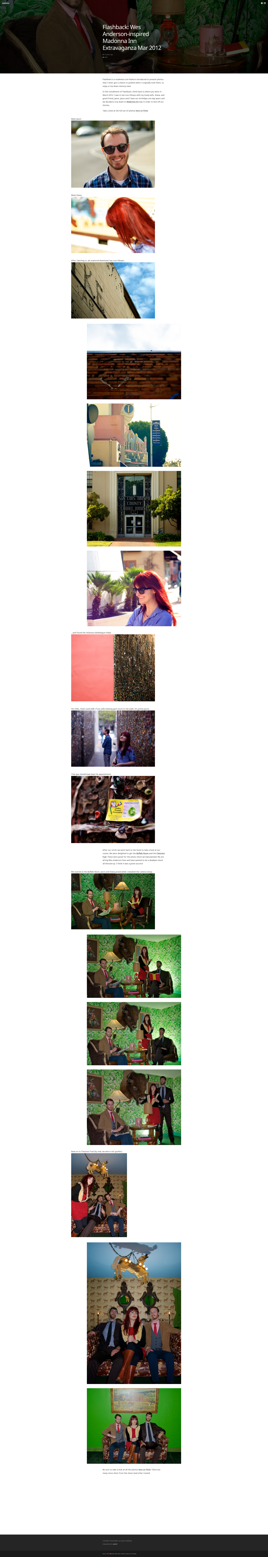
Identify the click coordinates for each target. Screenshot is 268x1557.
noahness (5, 3)
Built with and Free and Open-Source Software (119, 1554)
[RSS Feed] (262, 3)
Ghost (115, 1544)
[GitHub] (264, 3)
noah (106, 57)
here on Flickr (142, 110)
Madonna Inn (133, 102)
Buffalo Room (142, 853)
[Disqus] (134, 1501)
